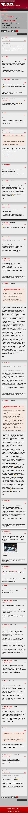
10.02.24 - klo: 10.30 (6, 602)
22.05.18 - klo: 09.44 (6, 207)
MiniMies (6, 56)
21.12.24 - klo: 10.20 (6, 708)
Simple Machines (16, 809)
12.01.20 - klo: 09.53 (6, 260)
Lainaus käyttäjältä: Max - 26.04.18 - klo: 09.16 (13, 135)
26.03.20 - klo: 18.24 (7, 533)
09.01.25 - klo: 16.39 (6, 756)
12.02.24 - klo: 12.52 (6, 627)
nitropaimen (7, 258)
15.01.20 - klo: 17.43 (6, 365)
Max (5, 112)
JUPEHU (14, 18)
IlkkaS (5, 727)
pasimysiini (7, 164)
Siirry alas (3, 31)
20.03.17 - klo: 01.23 (6, 40)
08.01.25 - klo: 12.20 (6, 730)
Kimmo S (6, 624)
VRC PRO (21, 18)
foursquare (7, 79)
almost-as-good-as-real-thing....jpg (11, 552)
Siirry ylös (3, 797)
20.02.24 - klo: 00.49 (6, 682)
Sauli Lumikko (8, 600)
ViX (17, 18)
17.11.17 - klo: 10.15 (5, 100)
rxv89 (5, 585)
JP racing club (5, 156)
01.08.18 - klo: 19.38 (6, 239)
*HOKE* (10, 18)
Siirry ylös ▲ (19, 808)
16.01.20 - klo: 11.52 (5, 402)
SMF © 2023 (10, 809)
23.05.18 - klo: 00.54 (6, 224)
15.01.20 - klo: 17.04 (6, 285)
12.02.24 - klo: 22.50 (6, 662)
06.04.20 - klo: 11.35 (5, 568)
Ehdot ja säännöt (13, 808)
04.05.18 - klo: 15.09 (6, 132)
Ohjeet (8, 808)
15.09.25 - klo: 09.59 (6, 772)
